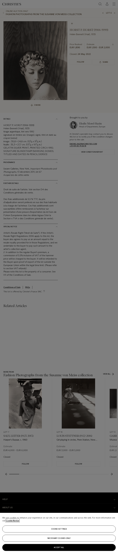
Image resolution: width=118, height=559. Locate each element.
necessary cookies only (59, 538)
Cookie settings (59, 529)
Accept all (59, 547)
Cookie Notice (12, 520)
